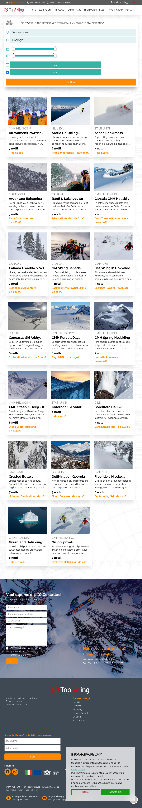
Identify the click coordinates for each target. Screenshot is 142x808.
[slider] (13, 49)
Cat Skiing (77, 705)
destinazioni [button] (45, 10)
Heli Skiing (77, 709)
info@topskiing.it (17, 2)
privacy (30, 651)
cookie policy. (78, 769)
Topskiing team (115, 10)
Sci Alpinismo (79, 720)
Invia (12, 661)
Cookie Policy (32, 790)
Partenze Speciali (80, 713)
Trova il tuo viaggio (120, 2)
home (33, 10)
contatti (129, 10)
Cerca (71, 82)
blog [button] (101, 10)
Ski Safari (77, 717)
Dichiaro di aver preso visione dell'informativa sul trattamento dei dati (25, 651)
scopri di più (27, 98)
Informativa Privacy (14, 790)
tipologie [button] (59, 10)
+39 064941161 (37, 2)
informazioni (90, 10)
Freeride (76, 702)
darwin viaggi (74, 10)
